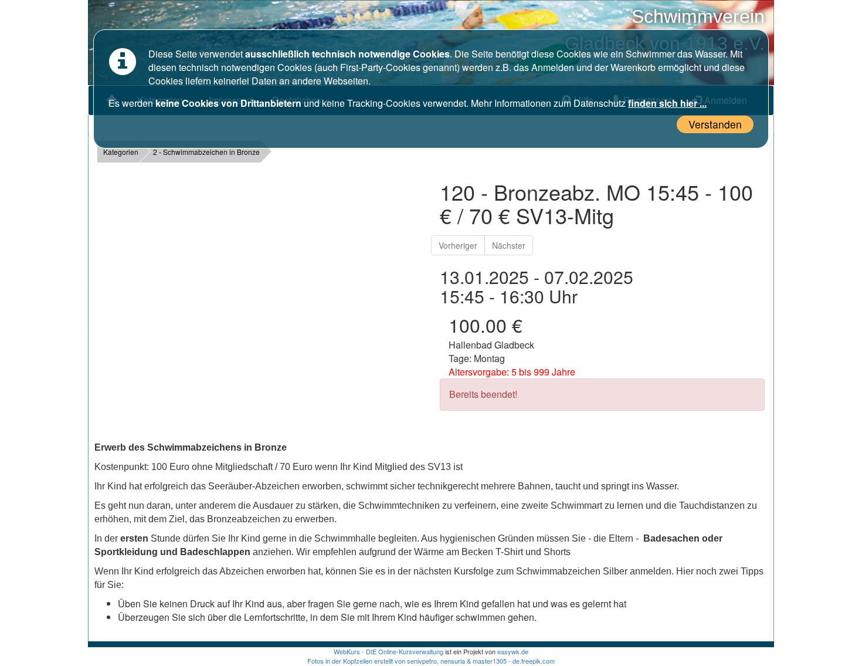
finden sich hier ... (667, 103)
